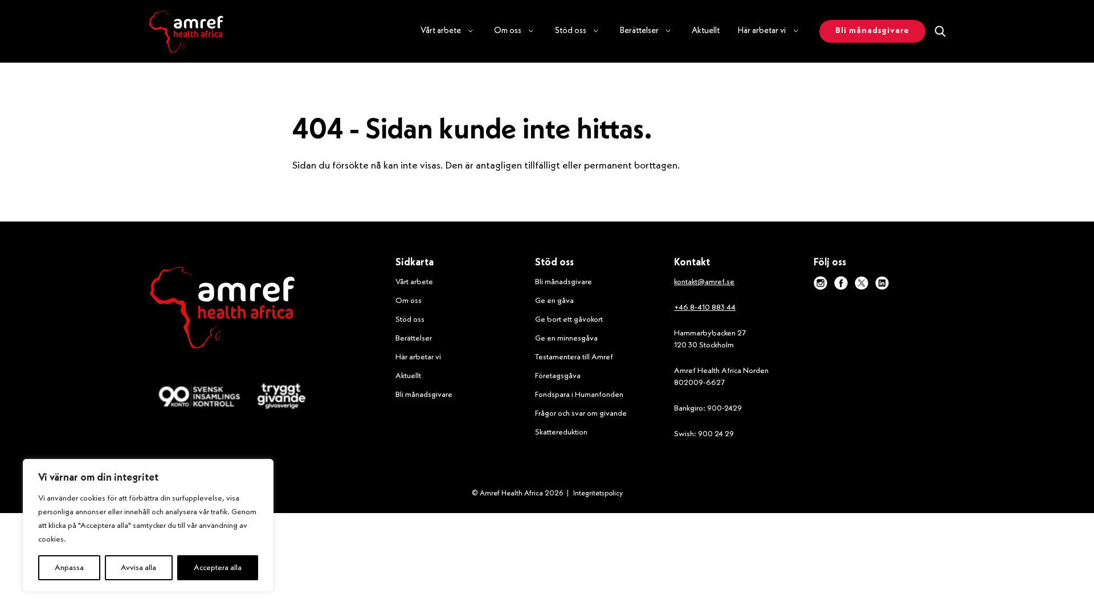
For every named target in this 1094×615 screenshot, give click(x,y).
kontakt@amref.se (704, 282)
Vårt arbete (414, 282)
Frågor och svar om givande (581, 413)
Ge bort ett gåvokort (569, 319)
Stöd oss (409, 319)
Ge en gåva (554, 301)
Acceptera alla (218, 568)
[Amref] (186, 31)
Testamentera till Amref (574, 357)
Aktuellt (706, 31)
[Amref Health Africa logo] (222, 310)
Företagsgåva (558, 376)
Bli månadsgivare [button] (872, 31)
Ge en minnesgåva (566, 338)
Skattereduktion (561, 432)
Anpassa (69, 568)
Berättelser (413, 338)
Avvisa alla (138, 568)
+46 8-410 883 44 (705, 307)
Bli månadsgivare (423, 395)
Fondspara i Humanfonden (579, 395)
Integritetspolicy (598, 493)
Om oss (408, 301)
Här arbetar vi (418, 357)
